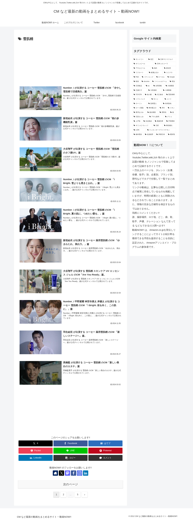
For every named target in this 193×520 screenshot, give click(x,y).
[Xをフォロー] (61, 473)
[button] (70, 458)
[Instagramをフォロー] (79, 473)
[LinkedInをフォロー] (85, 473)
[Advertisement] (70, 61)
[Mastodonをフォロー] (67, 473)
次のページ (70, 484)
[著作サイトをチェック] (55, 473)
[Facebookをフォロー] (73, 473)
